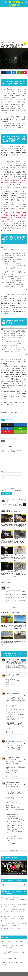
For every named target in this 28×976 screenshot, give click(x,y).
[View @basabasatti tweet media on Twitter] (16, 772)
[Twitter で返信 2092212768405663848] (7, 776)
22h (14, 676)
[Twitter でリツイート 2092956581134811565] (9, 687)
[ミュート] (22, 873)
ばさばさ (8, 587)
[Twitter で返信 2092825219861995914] (7, 732)
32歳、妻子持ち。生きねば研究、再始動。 (13, 941)
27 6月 (7, 743)
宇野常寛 (9, 419)
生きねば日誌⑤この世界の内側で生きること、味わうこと (13, 963)
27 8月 (14, 695)
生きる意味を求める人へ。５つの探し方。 (12, 928)
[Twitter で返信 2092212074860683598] (7, 844)
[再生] (3, 873)
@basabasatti (9, 676)
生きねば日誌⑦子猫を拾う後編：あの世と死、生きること (13, 952)
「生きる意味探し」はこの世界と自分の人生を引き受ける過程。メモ (13, 946)
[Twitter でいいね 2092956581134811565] (12, 687)
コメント (4, 455)
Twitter (14, 607)
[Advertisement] (14, 23)
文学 (4, 419)
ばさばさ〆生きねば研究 (12, 675)
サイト (2, 483)
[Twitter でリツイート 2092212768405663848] (9, 776)
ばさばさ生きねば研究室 (14, 3)
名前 (2, 471)
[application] (14, 867)
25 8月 (14, 759)
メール (2, 477)
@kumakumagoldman (16, 741)
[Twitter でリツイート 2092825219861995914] (9, 732)
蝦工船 (8, 741)
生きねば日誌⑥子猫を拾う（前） (11, 958)
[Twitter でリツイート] (9, 737)
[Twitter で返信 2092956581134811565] (7, 687)
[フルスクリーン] (25, 873)
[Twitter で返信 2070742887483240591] (7, 751)
